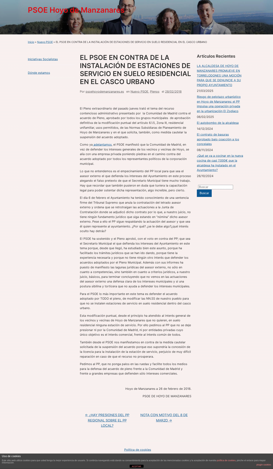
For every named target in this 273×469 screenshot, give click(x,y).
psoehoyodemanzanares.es (105, 91)
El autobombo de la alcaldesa (218, 123)
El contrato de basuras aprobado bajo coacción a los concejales (218, 139)
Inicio (31, 42)
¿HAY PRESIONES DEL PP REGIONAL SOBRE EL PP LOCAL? (107, 420)
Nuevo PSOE (45, 42)
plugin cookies (263, 464)
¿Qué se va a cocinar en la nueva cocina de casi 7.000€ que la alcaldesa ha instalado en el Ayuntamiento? (220, 163)
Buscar (240, 28)
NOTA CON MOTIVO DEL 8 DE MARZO (164, 417)
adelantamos (102, 144)
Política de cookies (137, 450)
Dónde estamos (39, 73)
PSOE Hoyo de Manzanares (76, 10)
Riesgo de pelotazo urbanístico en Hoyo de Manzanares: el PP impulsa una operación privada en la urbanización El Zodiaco (219, 104)
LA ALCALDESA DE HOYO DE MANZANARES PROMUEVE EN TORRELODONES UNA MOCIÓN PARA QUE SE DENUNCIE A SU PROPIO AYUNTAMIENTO (219, 75)
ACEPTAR (136, 466)
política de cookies (226, 460)
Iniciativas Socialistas (43, 59)
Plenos (154, 91)
